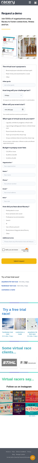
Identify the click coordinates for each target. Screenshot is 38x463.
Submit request (19, 261)
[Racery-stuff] (19, 373)
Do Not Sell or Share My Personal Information (18, 457)
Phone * (5, 180)
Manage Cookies (20, 454)
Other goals (7, 81)
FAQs (13, 451)
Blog (13, 454)
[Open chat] (32, 457)
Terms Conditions (21, 451)
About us (8, 451)
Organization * (7, 162)
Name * (5, 171)
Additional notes (8, 238)
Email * (5, 189)
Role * (5, 198)
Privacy (29, 451)
